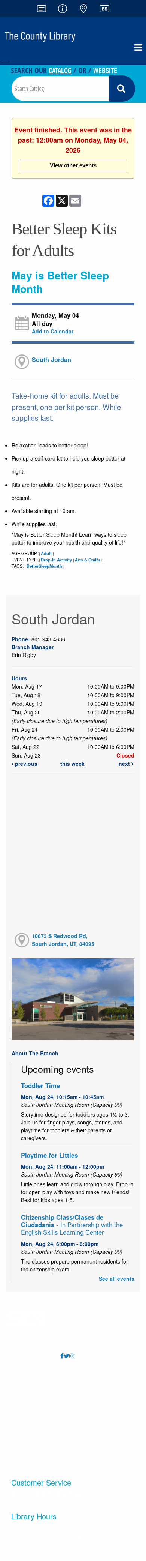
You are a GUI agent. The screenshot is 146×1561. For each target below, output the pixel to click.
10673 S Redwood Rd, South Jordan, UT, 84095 (63, 939)
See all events (116, 1278)
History (35, 1455)
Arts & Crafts (87, 560)
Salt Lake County (100, 1440)
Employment (99, 1395)
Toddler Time (40, 1085)
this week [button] (72, 763)
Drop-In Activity (56, 560)
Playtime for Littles (49, 1155)
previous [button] (25, 763)
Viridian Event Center (100, 1425)
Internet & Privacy (35, 1440)
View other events (73, 165)
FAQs (35, 1380)
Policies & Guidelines (35, 1425)
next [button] (125, 763)
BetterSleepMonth (44, 566)
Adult (46, 553)
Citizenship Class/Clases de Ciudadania (72, 1225)
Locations (35, 1395)
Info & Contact (35, 1410)
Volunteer (100, 1410)
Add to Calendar (52, 331)
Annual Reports (100, 1380)
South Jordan (51, 359)
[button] (138, 47)
